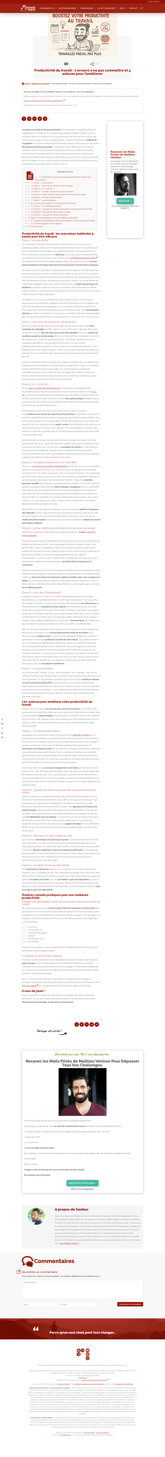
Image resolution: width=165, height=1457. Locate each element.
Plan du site (82, 1378)
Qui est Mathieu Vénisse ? (69, 1243)
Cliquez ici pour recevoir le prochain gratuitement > (43, 101)
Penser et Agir (66, 1435)
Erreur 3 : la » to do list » (42, 189)
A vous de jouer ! (35, 226)
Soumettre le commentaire (130, 1304)
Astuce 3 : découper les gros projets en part (50, 212)
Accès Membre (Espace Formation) (94, 1380)
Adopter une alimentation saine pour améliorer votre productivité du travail (62, 221)
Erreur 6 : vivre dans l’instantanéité (46, 197)
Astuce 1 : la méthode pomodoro (46, 206)
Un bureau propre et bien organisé (46, 223)
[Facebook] (79, 1354)
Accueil (27, 84)
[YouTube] (88, 1350)
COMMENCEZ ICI (47, 8)
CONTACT (133, 8)
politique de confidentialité (124, 1384)
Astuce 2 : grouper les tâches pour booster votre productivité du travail (61, 209)
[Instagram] (88, 1358)
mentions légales (63, 1384)
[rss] (79, 1350)
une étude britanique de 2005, (83, 258)
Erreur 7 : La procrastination (44, 200)
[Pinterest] (88, 1354)
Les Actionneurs (89, 1433)
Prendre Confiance (102, 1433)
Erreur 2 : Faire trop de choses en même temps (52, 186)
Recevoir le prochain (81, 1183)
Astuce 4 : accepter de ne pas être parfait (49, 215)
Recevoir (124, 201)
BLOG (122, 8)
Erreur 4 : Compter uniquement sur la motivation (52, 191)
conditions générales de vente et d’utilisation (88, 1384)
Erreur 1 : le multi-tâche (42, 183)
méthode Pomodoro (81, 735)
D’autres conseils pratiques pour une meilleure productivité (53, 218)
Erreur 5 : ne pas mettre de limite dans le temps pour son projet (58, 194)
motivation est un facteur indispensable (50, 466)
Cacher (69, 172)
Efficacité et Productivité (40, 84)
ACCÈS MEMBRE (154, 2)
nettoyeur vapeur (29, 986)
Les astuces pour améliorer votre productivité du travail (51, 203)
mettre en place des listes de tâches (44, 388)
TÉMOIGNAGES (86, 8)
